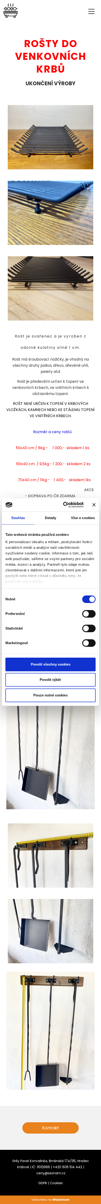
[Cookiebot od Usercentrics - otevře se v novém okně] (63, 505)
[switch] (89, 614)
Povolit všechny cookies (50, 664)
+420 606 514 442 (67, 1167)
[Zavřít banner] (94, 504)
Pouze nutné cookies (50, 695)
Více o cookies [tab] (83, 518)
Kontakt (50, 1128)
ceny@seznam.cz (51, 1173)
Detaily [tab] (50, 518)
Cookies (56, 1183)
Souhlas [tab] (18, 518)
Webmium (61, 1200)
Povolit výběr (50, 680)
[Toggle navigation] (91, 10)
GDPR (42, 1183)
